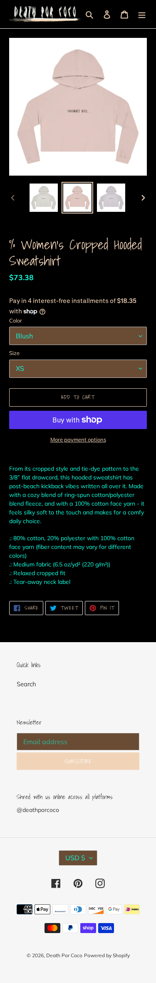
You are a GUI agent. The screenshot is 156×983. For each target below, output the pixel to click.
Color (15, 320)
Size (14, 353)
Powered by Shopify (107, 955)
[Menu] (142, 14)
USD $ (75, 858)
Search (26, 684)
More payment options (78, 439)
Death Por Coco (64, 955)
